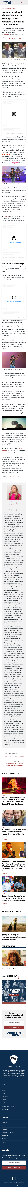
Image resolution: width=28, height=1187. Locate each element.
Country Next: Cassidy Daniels (11, 969)
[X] (12, 38)
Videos (13, 8)
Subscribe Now (14, 1027)
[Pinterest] (15, 38)
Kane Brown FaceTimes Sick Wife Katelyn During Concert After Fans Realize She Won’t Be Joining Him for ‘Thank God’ (13, 866)
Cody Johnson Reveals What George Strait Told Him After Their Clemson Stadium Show (14, 898)
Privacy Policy (12, 1182)
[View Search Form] (21, 2)
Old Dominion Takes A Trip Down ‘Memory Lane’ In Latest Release (14, 764)
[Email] (20, 38)
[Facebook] (9, 38)
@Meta (7, 216)
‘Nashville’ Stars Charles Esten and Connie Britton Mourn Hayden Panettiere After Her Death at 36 (14, 833)
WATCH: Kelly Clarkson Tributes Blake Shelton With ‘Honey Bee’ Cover (15, 757)
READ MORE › (5, 807)
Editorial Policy (20, 1182)
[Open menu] (24, 2)
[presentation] (14, 785)
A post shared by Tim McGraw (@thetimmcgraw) (14, 257)
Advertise (6, 1182)
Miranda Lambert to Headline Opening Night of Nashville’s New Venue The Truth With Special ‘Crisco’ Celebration (13, 800)
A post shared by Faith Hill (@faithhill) (14, 133)
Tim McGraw (8, 8)
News (3, 8)
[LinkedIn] (17, 38)
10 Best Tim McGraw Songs (13, 264)
